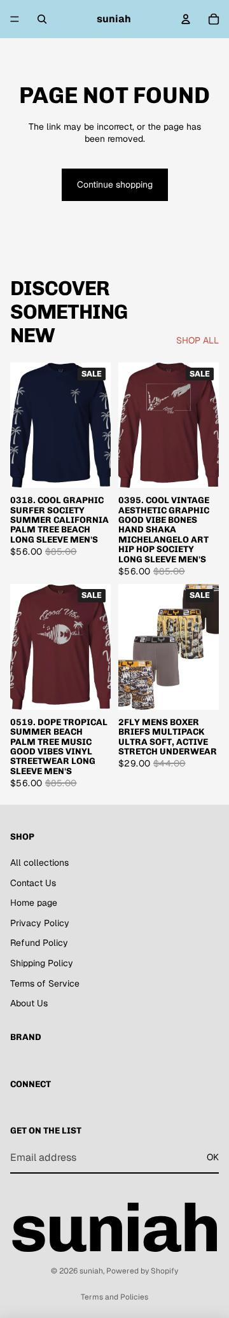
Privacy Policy (39, 923)
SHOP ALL (197, 340)
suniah (91, 1271)
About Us (29, 1003)
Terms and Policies (114, 1297)
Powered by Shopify (142, 1271)
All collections (39, 862)
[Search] (42, 19)
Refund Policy (39, 942)
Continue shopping (115, 184)
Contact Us (33, 882)
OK (213, 1157)
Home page (33, 902)
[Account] (186, 19)
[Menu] (14, 19)
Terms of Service (45, 982)
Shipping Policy (41, 963)
